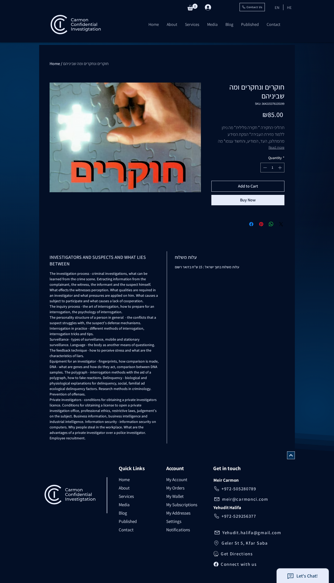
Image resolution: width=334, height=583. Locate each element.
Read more (276, 147)
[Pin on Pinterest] (261, 224)
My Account (176, 479)
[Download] (291, 455)
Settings (173, 521)
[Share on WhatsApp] (271, 224)
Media (124, 505)
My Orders (175, 488)
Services (126, 496)
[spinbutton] (272, 167)
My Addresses (178, 513)
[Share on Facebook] (251, 224)
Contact (126, 530)
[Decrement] (264, 167)
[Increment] (280, 167)
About (124, 488)
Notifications (178, 530)
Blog (123, 513)
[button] (192, 7)
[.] (210, 7)
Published (128, 521)
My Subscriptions (181, 505)
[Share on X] (281, 224)
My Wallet (175, 496)
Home (55, 63)
